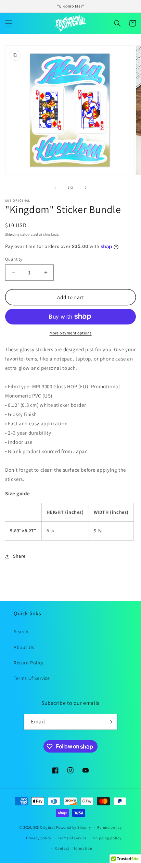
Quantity (13, 259)
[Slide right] (85, 187)
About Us (24, 647)
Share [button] (19, 556)
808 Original (44, 827)
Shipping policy (107, 838)
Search (21, 631)
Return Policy (28, 663)
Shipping (12, 234)
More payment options (71, 332)
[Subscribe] (109, 722)
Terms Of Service (32, 678)
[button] (8, 23)
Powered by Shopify (73, 827)
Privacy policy (38, 838)
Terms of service (72, 838)
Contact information (73, 848)
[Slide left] (55, 187)
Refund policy (109, 827)
